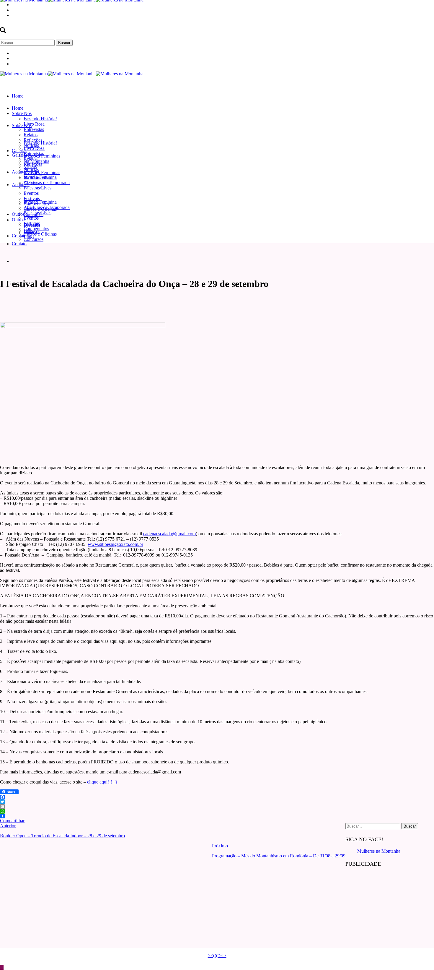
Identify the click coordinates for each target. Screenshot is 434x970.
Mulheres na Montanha (378, 851)
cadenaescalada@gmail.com (169, 533)
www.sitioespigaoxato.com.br (115, 544)
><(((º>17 (217, 955)
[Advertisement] (389, 910)
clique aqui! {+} (102, 781)
